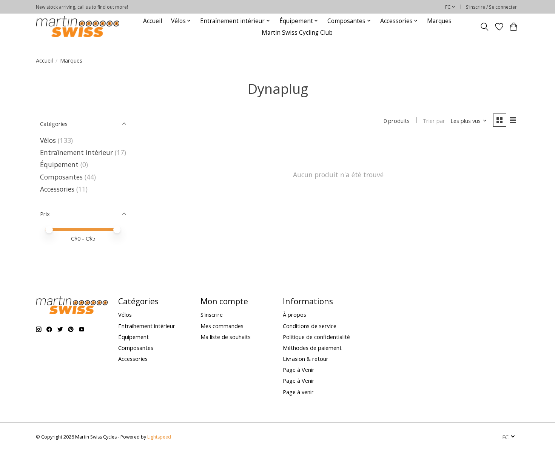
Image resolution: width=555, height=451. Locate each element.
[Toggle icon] (484, 27)
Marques (439, 21)
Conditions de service (309, 326)
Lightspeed (159, 437)
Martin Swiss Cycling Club (297, 33)
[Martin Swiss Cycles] (77, 26)
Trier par (433, 120)
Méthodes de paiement (312, 347)
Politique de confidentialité (316, 337)
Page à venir (298, 392)
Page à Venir (298, 369)
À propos (294, 314)
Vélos (48, 140)
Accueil (152, 21)
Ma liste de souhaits (225, 337)
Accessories (58, 188)
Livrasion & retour (305, 358)
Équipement (59, 164)
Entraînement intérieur (76, 152)
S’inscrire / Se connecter (491, 7)
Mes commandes (222, 326)
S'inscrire (211, 314)
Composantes (61, 176)
